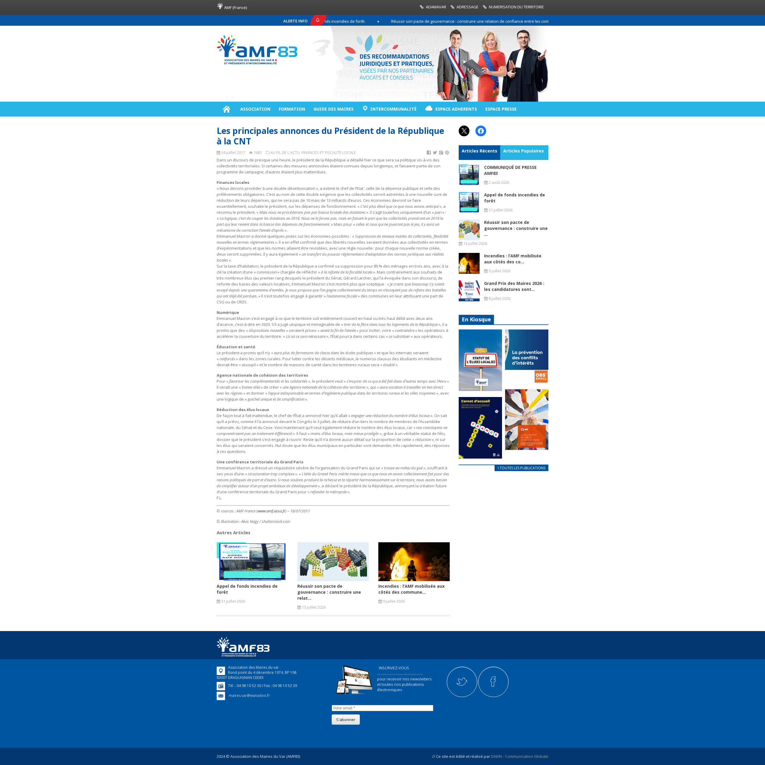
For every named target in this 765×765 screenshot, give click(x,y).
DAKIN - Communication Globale (519, 756)
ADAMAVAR (436, 7)
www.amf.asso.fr (271, 511)
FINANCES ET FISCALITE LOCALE (329, 152)
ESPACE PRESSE (501, 109)
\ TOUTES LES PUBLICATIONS (521, 468)
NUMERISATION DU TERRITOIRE (516, 7)
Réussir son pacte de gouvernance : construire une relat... (329, 592)
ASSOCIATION (255, 109)
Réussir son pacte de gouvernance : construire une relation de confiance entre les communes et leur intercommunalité (469, 21)
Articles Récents (479, 151)
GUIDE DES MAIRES (333, 109)
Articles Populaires (523, 151)
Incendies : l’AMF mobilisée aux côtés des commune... (411, 589)
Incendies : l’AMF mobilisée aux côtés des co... (512, 259)
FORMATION (292, 109)
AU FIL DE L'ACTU (285, 152)
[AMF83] (257, 64)
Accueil (226, 109)
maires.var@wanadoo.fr (249, 695)
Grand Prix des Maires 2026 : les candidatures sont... (514, 286)
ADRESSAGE (467, 7)
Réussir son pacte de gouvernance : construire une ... (516, 228)
